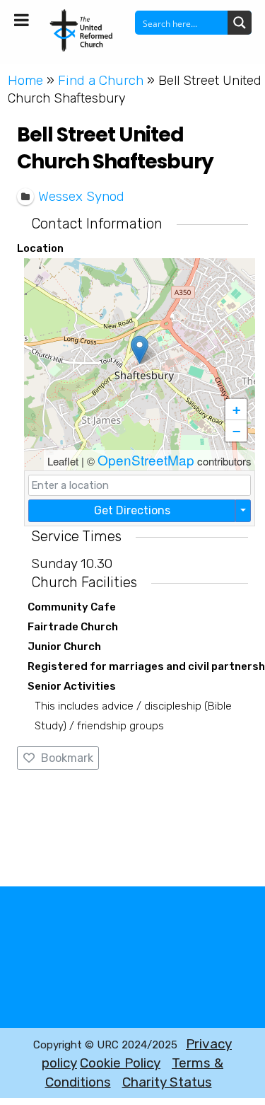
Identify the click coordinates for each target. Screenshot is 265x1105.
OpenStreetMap (146, 459)
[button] (139, 349)
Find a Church (100, 80)
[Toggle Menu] (21, 20)
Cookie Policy (120, 1063)
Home (25, 80)
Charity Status (167, 1082)
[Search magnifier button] (240, 23)
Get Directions (132, 510)
